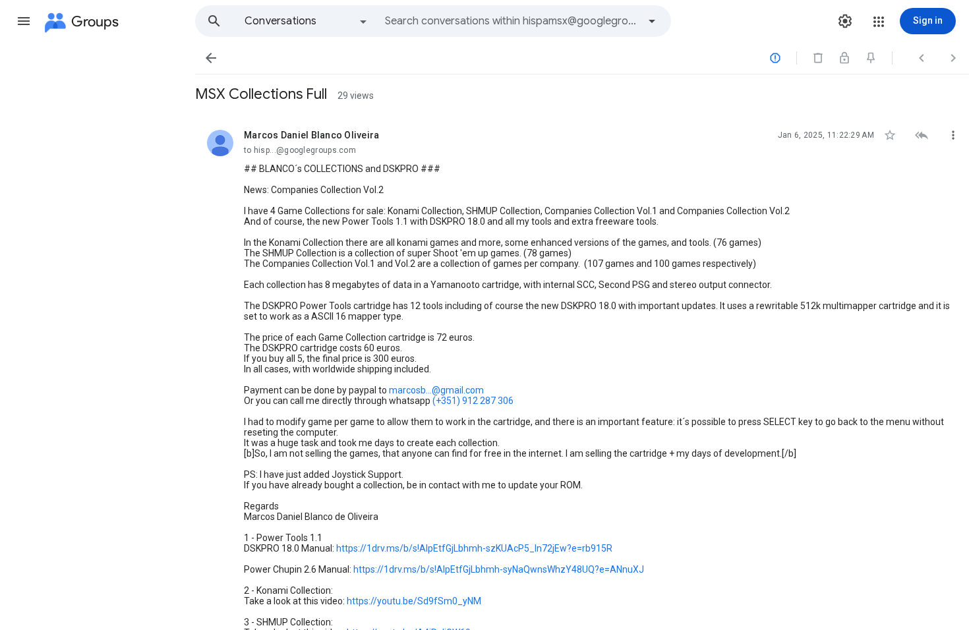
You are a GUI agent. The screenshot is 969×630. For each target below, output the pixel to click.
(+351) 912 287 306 (473, 400)
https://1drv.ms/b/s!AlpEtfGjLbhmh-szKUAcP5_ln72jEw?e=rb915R (474, 548)
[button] (24, 21)
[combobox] (511, 21)
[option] (306, 21)
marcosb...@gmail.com (436, 390)
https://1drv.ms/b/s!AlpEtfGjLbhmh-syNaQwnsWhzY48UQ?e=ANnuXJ (498, 569)
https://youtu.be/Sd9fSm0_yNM (414, 601)
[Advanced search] (651, 21)
